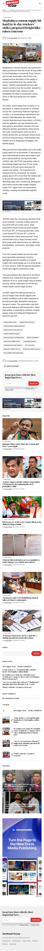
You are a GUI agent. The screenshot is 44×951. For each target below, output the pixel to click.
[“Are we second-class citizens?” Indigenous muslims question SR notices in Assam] (6, 743)
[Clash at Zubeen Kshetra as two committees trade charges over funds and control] (22, 545)
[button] (3, 3)
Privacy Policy (30, 388)
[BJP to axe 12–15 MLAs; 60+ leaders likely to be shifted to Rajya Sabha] (22, 507)
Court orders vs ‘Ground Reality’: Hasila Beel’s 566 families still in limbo (19, 671)
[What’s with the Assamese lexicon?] (6, 754)
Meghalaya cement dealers (12, 349)
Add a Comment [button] (13, 366)
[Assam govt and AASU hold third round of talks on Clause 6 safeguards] (22, 583)
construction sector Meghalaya (14, 337)
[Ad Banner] (22, 205)
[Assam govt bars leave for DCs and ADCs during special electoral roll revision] (22, 621)
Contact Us (12, 944)
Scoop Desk (8, 789)
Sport (7, 802)
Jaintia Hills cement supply (12, 341)
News (5, 519)
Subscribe (34, 383)
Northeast (8, 17)
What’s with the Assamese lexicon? (17, 687)
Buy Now (5, 944)
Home (4, 10)
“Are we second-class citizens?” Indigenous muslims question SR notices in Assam (20, 683)
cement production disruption (13, 329)
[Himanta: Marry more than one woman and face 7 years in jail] (22, 429)
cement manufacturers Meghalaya (14, 326)
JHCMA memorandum (29, 341)
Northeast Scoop (11, 933)
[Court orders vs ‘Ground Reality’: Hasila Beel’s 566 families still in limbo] (6, 720)
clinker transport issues (11, 333)
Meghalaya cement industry (31, 349)
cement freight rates (10, 322)
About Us (35, 940)
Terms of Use (9, 389)
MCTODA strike (29, 345)
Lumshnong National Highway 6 (13, 345)
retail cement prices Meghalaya (13, 353)
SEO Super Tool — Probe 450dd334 (17, 667)
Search (5, 647)
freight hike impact (32, 337)
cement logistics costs (27, 322)
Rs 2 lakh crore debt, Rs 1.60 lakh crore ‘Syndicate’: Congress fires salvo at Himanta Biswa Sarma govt (20, 677)
